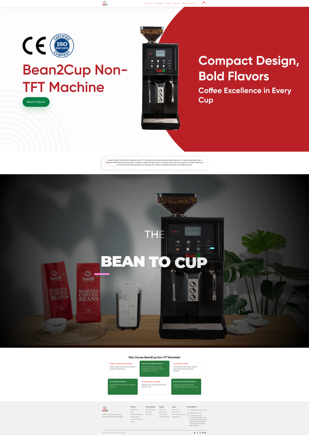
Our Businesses (159, 3)
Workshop (185, 3)
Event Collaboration (164, 416)
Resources (176, 3)
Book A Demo (163, 412)
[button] (203, 3)
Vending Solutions (150, 409)
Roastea (113, 432)
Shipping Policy (176, 416)
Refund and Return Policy (179, 414)
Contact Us (193, 3)
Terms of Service (176, 412)
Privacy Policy (175, 409)
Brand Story (149, 3)
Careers (168, 3)
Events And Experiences (137, 419)
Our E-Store (149, 414)
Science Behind (135, 416)
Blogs (132, 412)
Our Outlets (149, 412)
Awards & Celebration (136, 414)
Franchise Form (163, 414)
